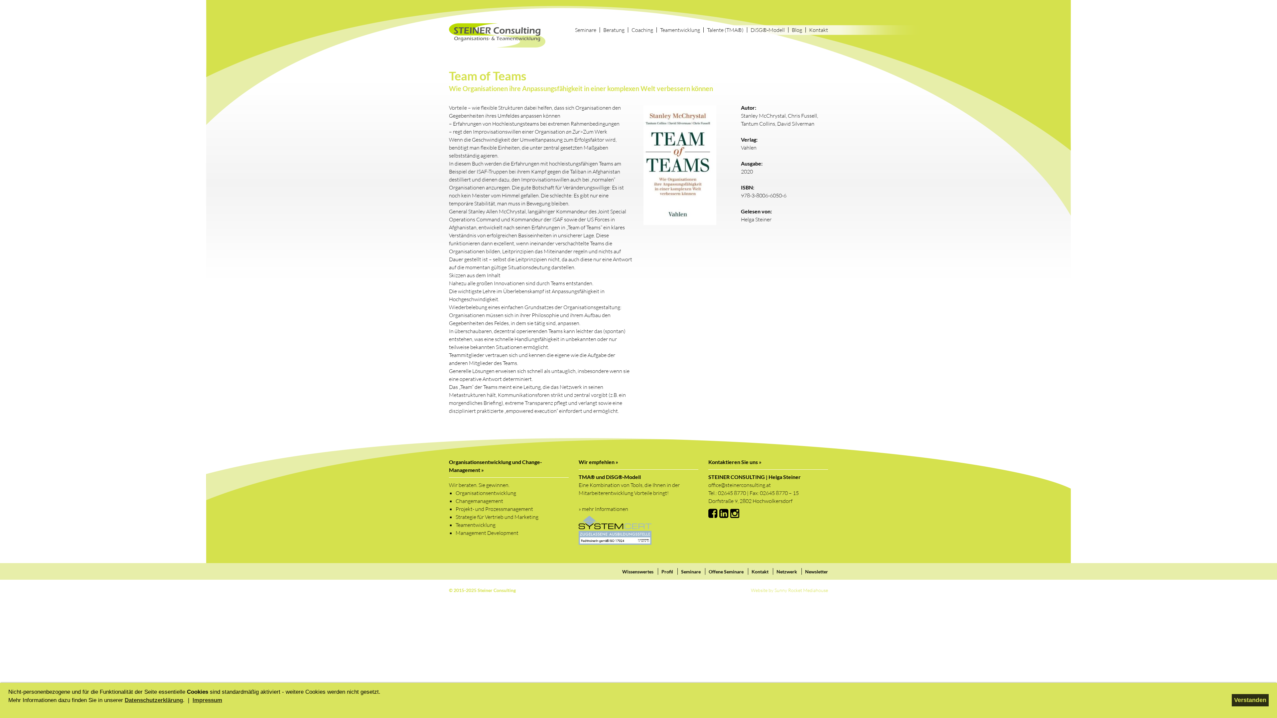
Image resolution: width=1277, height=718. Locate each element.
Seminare (585, 30)
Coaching (642, 30)
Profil (667, 571)
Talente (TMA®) (725, 30)
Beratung (614, 30)
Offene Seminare (726, 571)
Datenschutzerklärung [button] (154, 700)
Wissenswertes (637, 571)
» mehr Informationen (603, 509)
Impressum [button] (207, 700)
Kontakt (818, 30)
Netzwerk (787, 571)
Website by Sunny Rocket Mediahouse (789, 590)
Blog (797, 30)
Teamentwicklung (680, 30)
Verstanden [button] (1250, 700)
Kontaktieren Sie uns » (735, 462)
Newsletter (816, 571)
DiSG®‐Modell (768, 30)
